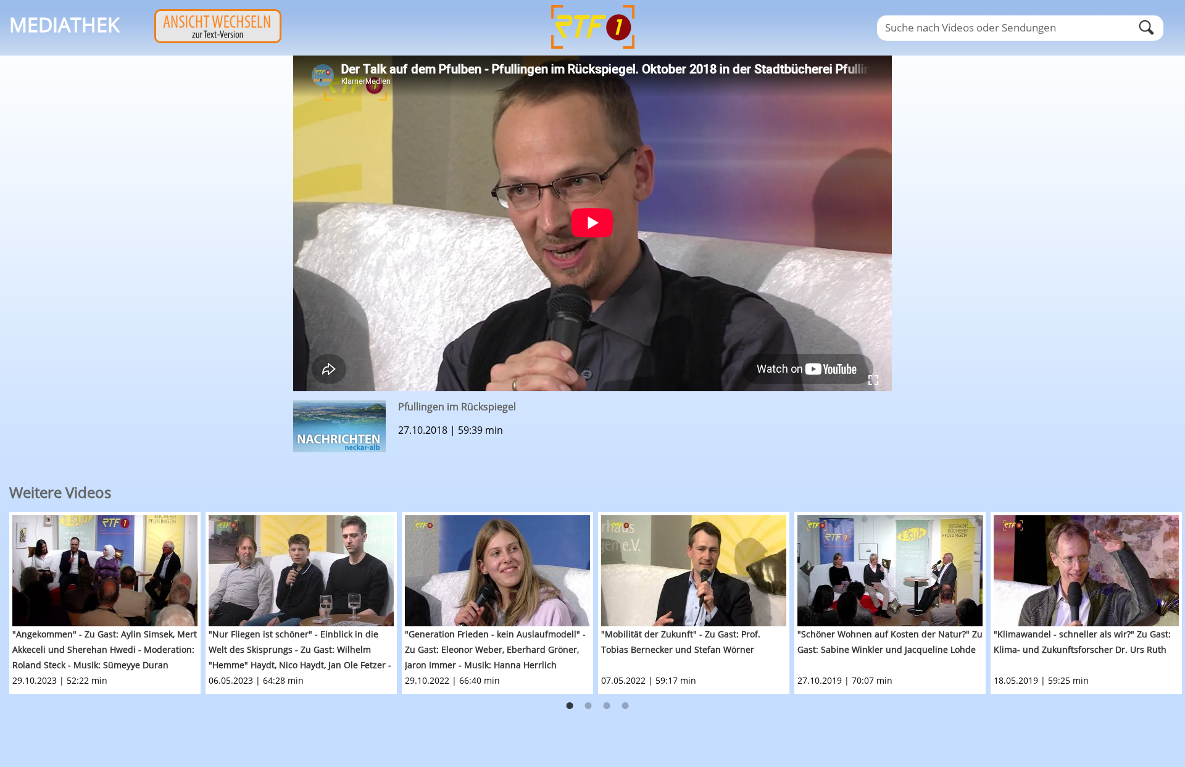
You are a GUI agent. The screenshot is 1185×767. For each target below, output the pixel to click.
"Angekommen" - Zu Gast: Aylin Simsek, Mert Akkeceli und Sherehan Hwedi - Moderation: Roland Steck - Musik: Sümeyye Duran (104, 649)
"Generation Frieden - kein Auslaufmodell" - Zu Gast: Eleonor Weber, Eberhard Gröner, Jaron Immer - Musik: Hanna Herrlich (495, 649)
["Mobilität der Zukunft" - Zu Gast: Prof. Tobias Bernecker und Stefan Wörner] (693, 570)
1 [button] (569, 706)
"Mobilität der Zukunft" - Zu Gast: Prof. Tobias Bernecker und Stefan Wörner (680, 641)
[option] (107, 603)
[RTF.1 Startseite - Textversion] (217, 39)
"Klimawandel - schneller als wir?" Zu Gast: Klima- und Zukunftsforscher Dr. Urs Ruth (1082, 641)
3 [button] (607, 706)
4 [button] (625, 706)
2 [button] (588, 706)
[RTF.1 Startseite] (592, 50)
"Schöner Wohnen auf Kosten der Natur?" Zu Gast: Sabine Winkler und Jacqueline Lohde (890, 641)
